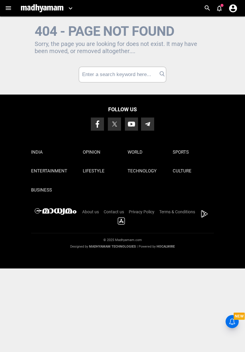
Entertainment (49, 171)
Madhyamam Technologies (112, 246)
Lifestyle (94, 171)
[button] (8, 8)
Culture (182, 171)
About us (90, 211)
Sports (181, 152)
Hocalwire (166, 246)
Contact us (114, 211)
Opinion (91, 152)
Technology (142, 171)
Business (41, 190)
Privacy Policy (141, 211)
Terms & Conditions (177, 211)
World (135, 152)
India (37, 152)
